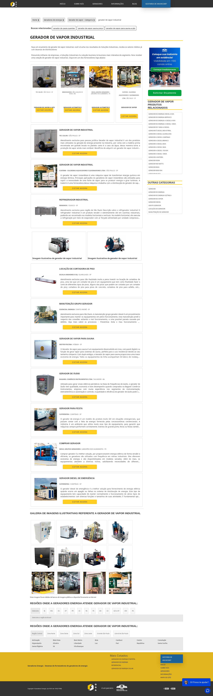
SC (79, 611)
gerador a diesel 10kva (158, 154)
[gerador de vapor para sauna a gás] (120, 557)
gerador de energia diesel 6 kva (161, 114)
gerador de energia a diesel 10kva (162, 124)
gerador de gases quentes (64, 28)
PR (72, 611)
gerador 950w (154, 160)
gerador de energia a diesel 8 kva (162, 121)
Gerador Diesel (155, 202)
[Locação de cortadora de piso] (45, 280)
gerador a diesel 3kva (157, 147)
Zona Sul (76, 633)
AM (125, 611)
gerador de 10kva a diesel (159, 127)
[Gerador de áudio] (45, 384)
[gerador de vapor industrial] (59, 244)
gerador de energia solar (122, 668)
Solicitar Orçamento (164, 93)
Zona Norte (51, 633)
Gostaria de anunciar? (167, 658)
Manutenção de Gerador (159, 212)
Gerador (152, 189)
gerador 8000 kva (155, 170)
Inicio (162, 664)
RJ (44, 611)
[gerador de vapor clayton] (43, 583)
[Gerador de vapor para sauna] (45, 349)
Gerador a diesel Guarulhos (160, 134)
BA (100, 611)
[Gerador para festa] (45, 419)
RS (86, 611)
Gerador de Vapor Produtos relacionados (161, 104)
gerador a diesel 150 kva (158, 150)
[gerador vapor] (68, 532)
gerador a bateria (156, 157)
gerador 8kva (154, 167)
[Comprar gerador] (45, 454)
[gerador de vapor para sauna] (120, 583)
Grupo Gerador (155, 205)
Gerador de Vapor (156, 199)
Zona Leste (88, 633)
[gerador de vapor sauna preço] (94, 557)
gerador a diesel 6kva (157, 144)
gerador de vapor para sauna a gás (120, 28)
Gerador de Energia (156, 192)
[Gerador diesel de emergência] (45, 489)
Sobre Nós (164, 668)
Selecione (35, 611)
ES (59, 611)
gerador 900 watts (156, 164)
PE (93, 611)
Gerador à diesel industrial (160, 131)
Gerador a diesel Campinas (159, 137)
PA (133, 611)
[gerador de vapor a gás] (94, 583)
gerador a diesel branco (159, 140)
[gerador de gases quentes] (68, 557)
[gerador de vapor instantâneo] (68, 583)
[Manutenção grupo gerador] (45, 314)
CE (107, 611)
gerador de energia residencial (119, 663)
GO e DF (116, 611)
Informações (166, 674)
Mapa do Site (165, 677)
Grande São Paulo (103, 633)
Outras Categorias (161, 182)
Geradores (164, 671)
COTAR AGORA (72, 110)
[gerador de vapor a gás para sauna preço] (43, 557)
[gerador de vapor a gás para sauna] (43, 532)
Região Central (37, 633)
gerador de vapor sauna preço (90, 28)
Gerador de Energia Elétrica (160, 195)
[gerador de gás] (120, 532)
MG (51, 611)
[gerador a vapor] (94, 532)
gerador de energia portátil (123, 659)
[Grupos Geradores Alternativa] (14, 7)
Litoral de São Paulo (121, 633)
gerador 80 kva (155, 174)
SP (66, 611)
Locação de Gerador (157, 209)
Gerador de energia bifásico (160, 117)
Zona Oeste (64, 633)
